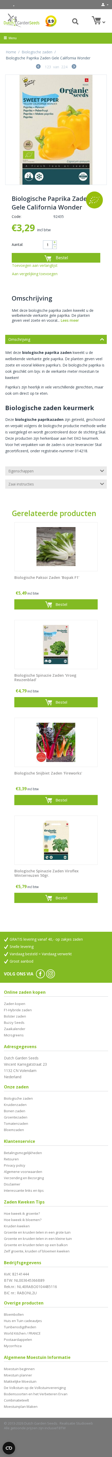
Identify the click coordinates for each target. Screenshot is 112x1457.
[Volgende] (74, 67)
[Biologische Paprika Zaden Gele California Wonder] (56, 130)
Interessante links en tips (24, 1190)
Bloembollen (14, 1314)
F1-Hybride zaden (18, 1010)
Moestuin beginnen (19, 1368)
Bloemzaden (14, 1129)
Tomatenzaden (16, 1123)
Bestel (62, 258)
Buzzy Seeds (14, 1022)
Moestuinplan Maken (21, 1406)
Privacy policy (14, 1165)
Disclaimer (12, 1184)
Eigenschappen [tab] (21, 470)
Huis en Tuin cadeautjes (23, 1320)
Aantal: (17, 244)
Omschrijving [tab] (19, 339)
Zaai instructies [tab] (21, 484)
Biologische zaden (37, 51)
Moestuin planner (18, 1375)
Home (11, 51)
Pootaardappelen (18, 1339)
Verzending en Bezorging (24, 1178)
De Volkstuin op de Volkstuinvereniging (35, 1387)
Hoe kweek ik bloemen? (22, 1219)
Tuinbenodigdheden (20, 1327)
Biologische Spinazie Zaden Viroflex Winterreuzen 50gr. (46, 873)
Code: (16, 216)
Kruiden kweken (17, 1226)
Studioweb (84, 1423)
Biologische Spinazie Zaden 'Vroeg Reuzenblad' (45, 677)
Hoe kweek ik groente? (22, 1213)
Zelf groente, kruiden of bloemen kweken (37, 1251)
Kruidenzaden (15, 1104)
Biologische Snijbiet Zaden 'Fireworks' (48, 773)
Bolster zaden (15, 1016)
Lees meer (70, 320)
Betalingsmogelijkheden (23, 1152)
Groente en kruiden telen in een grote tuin (37, 1232)
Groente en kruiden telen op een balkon (36, 1245)
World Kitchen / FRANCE (22, 1333)
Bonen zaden (14, 1111)
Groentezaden (15, 1117)
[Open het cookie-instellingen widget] (9, 1448)
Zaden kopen (14, 1003)
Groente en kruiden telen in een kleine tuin (38, 1238)
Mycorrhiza (13, 1345)
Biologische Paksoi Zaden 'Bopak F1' (46, 577)
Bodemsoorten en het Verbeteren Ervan (35, 1394)
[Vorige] (38, 67)
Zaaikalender (14, 1028)
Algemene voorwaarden (23, 1171)
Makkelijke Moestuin (20, 1381)
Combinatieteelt (16, 1400)
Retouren (11, 1159)
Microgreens (14, 1035)
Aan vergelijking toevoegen (35, 273)
